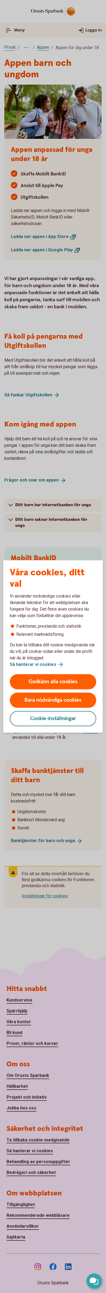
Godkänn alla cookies (53, 681)
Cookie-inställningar (53, 718)
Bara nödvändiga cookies (53, 700)
